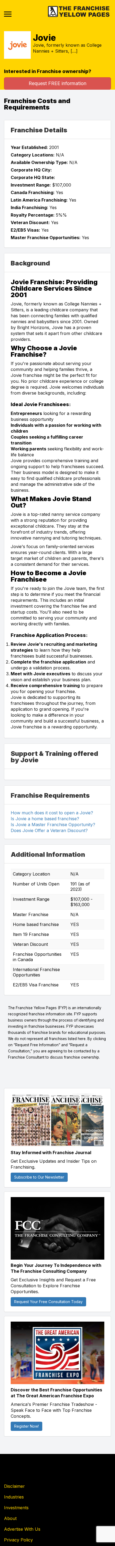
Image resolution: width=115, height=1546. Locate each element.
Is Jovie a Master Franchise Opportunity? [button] (53, 824)
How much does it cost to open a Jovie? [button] (52, 812)
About (10, 1518)
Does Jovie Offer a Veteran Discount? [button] (49, 830)
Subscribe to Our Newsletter (39, 1177)
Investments (16, 1507)
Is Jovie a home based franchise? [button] (45, 818)
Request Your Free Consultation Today (48, 1301)
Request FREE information (57, 83)
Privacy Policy (18, 1540)
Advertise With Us (22, 1529)
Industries (14, 1497)
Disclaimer (14, 1486)
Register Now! (26, 1426)
